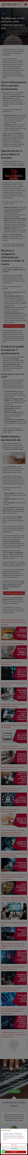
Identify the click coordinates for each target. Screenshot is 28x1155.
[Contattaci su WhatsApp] (3, 1151)
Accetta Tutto (14, 1152)
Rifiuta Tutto (14, 1144)
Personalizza (14, 1148)
